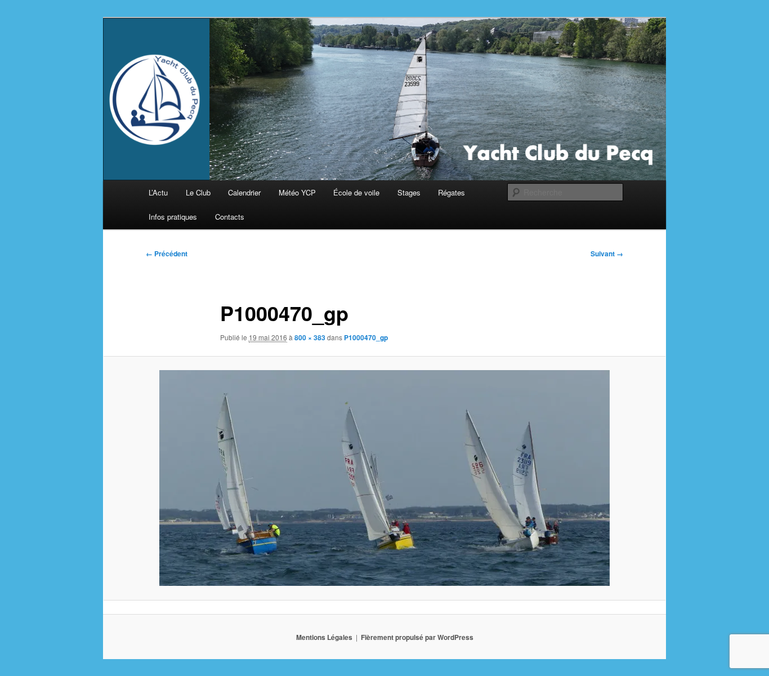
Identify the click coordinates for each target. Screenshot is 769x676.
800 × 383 (309, 337)
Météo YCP (297, 192)
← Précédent (166, 253)
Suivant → (607, 253)
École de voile (356, 192)
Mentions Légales (324, 637)
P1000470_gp (366, 337)
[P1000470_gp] (384, 478)
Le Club (198, 192)
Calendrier (244, 192)
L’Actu (158, 192)
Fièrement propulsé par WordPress (417, 637)
